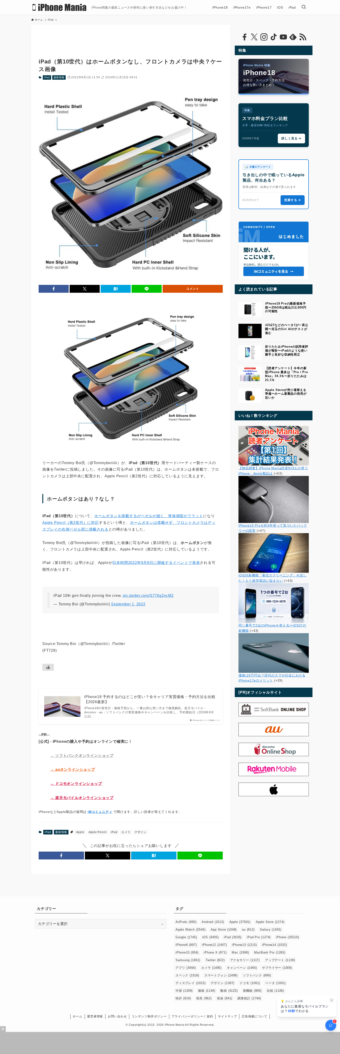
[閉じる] (331, 1000)
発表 (224, 998)
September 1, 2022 (128, 604)
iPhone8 (186, 945)
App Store (224, 929)
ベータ (275, 983)
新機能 (252, 990)
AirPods (186, 922)
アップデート (280, 960)
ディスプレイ (190, 983)
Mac (240, 952)
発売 (203, 998)
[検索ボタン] (304, 7)
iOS (210, 937)
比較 (275, 990)
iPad (47, 77)
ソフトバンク (257, 975)
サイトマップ (227, 1016)
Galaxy (270, 929)
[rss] (303, 37)
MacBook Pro (269, 952)
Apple (80, 832)
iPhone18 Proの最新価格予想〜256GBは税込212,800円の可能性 (285, 307)
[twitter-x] (254, 37)
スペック (187, 975)
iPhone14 (274, 945)
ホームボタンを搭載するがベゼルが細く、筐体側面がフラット (148, 516)
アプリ (186, 967)
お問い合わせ (117, 1016)
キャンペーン (242, 967)
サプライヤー (277, 967)
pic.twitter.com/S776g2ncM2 (148, 596)
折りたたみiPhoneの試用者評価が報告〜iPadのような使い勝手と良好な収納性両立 (286, 350)
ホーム (77, 1016)
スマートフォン (221, 975)
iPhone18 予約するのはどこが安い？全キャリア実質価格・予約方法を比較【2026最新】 (149, 699)
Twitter (215, 960)
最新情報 (59, 77)
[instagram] (264, 37)
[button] (54, 289)
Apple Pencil (98, 832)
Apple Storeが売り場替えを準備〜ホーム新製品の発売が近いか (285, 394)
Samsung (188, 960)
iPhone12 (214, 945)
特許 (183, 998)
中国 (184, 990)
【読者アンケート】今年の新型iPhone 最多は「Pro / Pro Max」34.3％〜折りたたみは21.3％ (286, 373)
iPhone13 (244, 945)
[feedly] (293, 37)
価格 (206, 990)
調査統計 (249, 998)
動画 (229, 990)
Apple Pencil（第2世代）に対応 (70, 523)
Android (213, 922)
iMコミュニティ (100, 812)
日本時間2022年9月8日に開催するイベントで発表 (156, 563)
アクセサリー (245, 960)
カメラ (125, 832)
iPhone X (215, 952)
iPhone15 (187, 952)
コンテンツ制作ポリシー (149, 1016)
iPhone (287, 937)
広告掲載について (254, 1016)
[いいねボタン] (48, 667)
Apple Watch (190, 929)
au (248, 929)
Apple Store (270, 922)
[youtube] (283, 37)
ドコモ (250, 983)
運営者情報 (95, 1016)
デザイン (140, 832)
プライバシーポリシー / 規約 (192, 1016)
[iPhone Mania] (59, 7)
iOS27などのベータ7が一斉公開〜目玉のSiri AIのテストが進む (286, 329)
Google (186, 937)
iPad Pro (259, 937)
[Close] (3, 1029)
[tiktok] (273, 37)
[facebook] (244, 37)
